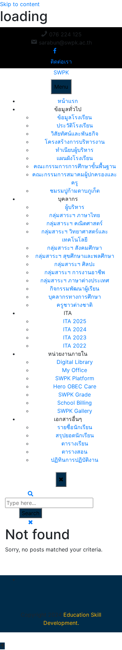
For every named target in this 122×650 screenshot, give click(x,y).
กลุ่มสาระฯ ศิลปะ (74, 264)
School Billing (74, 402)
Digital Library (75, 361)
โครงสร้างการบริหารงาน (75, 141)
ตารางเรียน (74, 443)
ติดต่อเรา (61, 61)
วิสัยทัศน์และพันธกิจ (74, 133)
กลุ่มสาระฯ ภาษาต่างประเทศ (74, 280)
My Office (74, 370)
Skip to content (20, 4)
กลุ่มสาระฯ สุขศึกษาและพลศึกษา (74, 255)
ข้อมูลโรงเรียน (74, 117)
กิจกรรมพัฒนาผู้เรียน (74, 288)
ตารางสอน (74, 451)
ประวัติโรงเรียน (75, 125)
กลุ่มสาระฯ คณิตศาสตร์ (74, 223)
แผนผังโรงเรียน (75, 158)
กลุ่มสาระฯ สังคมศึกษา (74, 247)
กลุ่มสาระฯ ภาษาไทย (74, 215)
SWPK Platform (74, 378)
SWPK (61, 72)
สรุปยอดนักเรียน (75, 435)
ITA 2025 (74, 321)
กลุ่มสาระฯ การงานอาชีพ (74, 272)
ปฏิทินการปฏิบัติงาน (74, 459)
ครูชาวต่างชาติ (75, 304)
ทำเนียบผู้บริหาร (75, 149)
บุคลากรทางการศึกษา (74, 296)
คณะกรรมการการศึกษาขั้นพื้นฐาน (75, 166)
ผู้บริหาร (74, 207)
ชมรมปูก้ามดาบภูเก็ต (75, 190)
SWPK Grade (74, 394)
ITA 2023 (74, 337)
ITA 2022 (74, 345)
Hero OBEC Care (74, 386)
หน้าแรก (68, 101)
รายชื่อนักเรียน (74, 427)
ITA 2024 (74, 329)
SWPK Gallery (74, 410)
